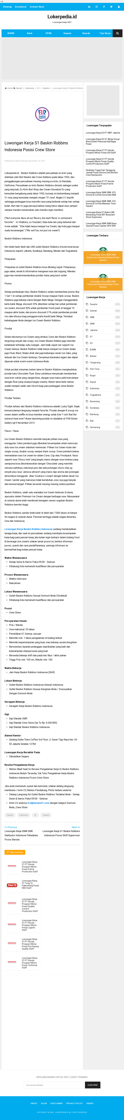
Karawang (95, 401)
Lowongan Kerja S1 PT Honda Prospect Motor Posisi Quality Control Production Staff (30, 905)
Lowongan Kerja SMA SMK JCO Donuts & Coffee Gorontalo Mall (101, 193)
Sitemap (7, 7)
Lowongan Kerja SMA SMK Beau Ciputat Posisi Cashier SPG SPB (101, 224)
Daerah (86, 33)
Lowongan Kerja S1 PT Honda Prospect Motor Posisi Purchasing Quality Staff (30, 944)
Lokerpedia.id (61, 1112)
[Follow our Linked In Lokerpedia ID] (89, 7)
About (34, 1103)
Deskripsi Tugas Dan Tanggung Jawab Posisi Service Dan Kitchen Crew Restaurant (102, 172)
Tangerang (95, 362)
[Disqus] (42, 1020)
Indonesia (24, 815)
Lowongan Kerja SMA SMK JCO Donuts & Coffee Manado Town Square (101, 203)
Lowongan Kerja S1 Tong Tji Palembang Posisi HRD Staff (30, 884)
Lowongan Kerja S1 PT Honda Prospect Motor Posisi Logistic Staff (29, 925)
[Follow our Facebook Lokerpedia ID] (104, 7)
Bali (91, 421)
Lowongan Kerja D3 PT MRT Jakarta (103, 133)
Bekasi (93, 356)
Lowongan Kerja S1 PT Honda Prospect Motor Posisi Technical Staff (29, 963)
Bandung (94, 414)
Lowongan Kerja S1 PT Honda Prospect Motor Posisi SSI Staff (101, 151)
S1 (35, 815)
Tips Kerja (105, 33)
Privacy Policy (74, 1103)
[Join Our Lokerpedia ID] (118, 7)
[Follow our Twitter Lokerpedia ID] (111, 7)
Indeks (89, 1103)
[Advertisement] (62, 58)
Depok (93, 382)
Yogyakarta (95, 395)
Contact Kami (37, 7)
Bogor (93, 375)
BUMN (11, 33)
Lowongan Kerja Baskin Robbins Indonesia (28, 529)
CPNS (49, 33)
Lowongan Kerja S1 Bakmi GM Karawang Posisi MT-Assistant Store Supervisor (100, 214)
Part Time (95, 369)
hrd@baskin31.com (38, 803)
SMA (92, 323)
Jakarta (93, 330)
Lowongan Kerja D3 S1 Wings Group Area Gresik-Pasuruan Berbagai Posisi (103, 141)
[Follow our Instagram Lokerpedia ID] (96, 7)
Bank (29, 33)
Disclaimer (21, 7)
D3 (91, 343)
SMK (92, 317)
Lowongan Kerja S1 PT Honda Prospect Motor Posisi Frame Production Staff (30, 867)
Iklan (44, 1103)
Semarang (95, 427)
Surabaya (94, 408)
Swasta (67, 33)
